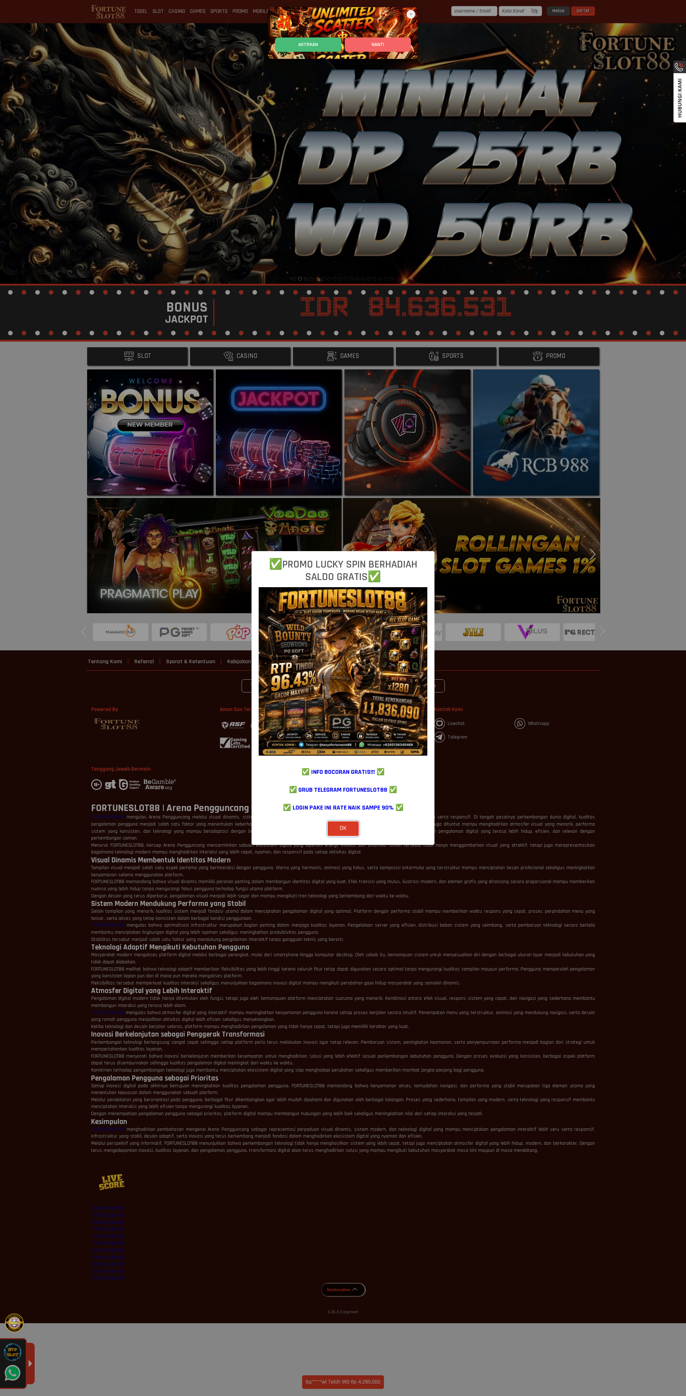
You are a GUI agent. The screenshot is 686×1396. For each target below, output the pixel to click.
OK (343, 828)
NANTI (378, 44)
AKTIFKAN (308, 44)
